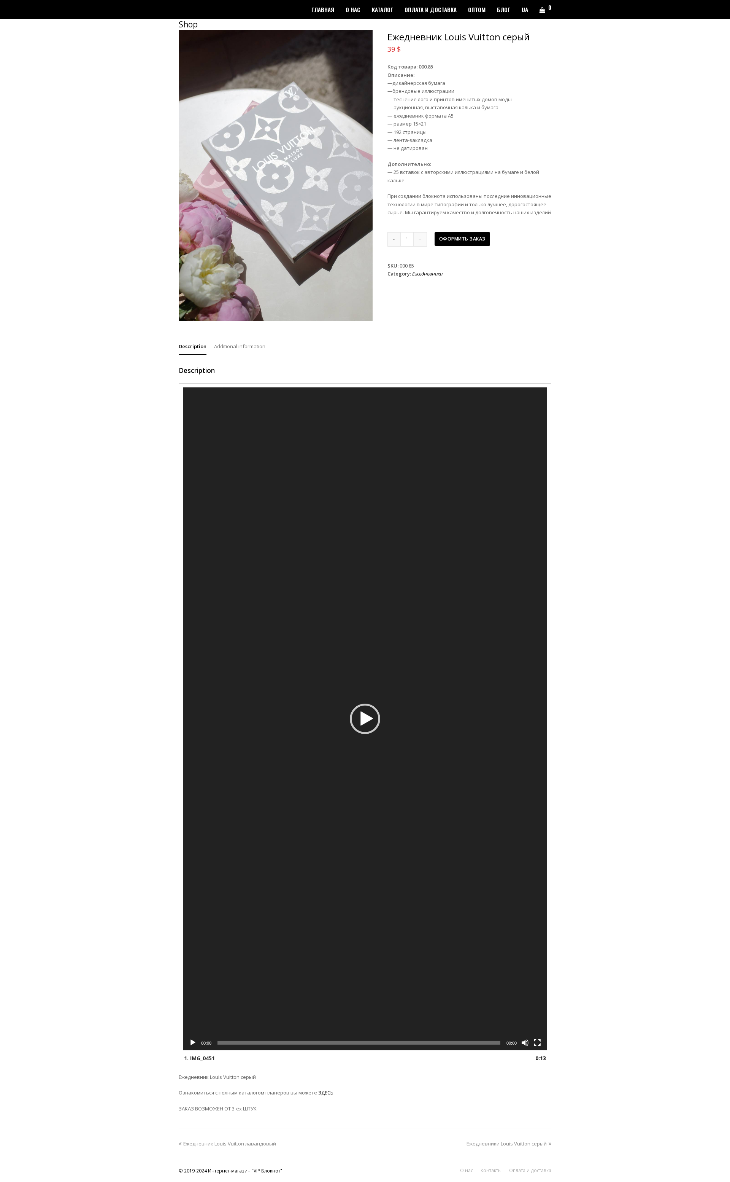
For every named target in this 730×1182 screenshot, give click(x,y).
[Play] (193, 1043)
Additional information (239, 346)
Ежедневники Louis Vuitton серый (507, 1143)
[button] (365, 719)
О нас (466, 1170)
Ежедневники (427, 273)
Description (192, 346)
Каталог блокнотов (633, 591)
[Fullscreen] (537, 1043)
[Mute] (525, 1043)
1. (199, 1058)
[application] (365, 718)
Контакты (491, 1170)
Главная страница (587, 591)
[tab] (192, 346)
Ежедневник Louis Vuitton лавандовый (229, 1143)
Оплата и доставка (530, 1170)
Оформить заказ (462, 239)
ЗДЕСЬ (325, 1092)
